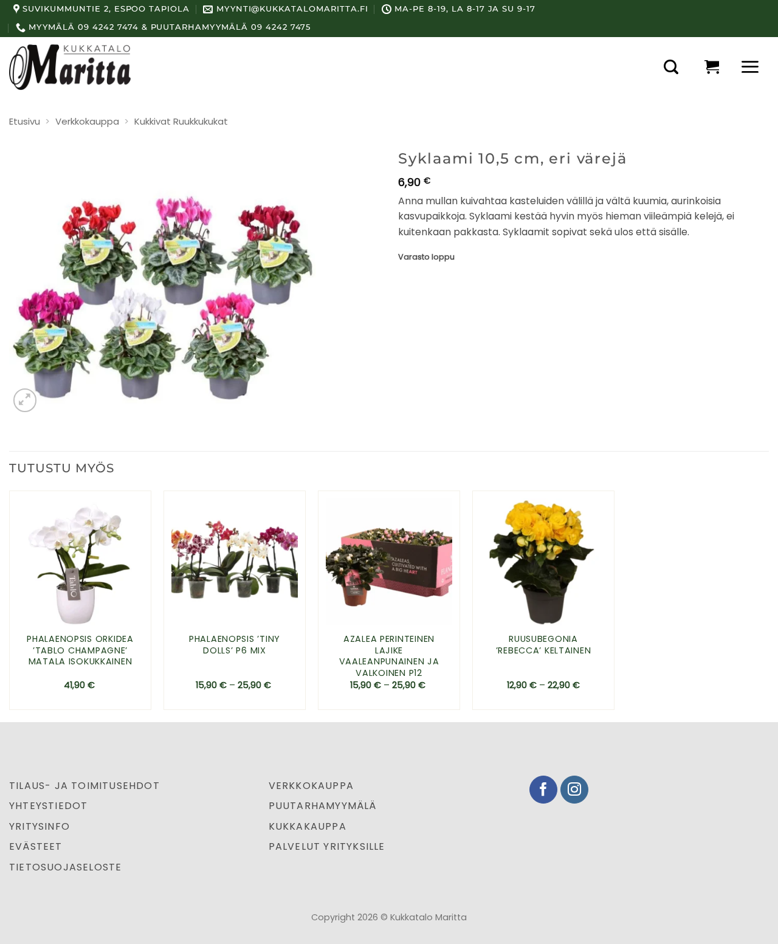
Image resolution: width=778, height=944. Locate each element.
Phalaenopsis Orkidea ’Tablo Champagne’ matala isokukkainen (80, 650)
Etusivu (24, 121)
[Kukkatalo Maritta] (70, 66)
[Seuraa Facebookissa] (543, 790)
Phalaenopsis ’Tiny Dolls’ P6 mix (234, 644)
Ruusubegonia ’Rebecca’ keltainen (543, 644)
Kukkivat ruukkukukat (181, 121)
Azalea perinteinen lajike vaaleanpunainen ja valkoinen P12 (389, 656)
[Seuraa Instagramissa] (574, 790)
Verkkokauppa (87, 121)
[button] (671, 66)
